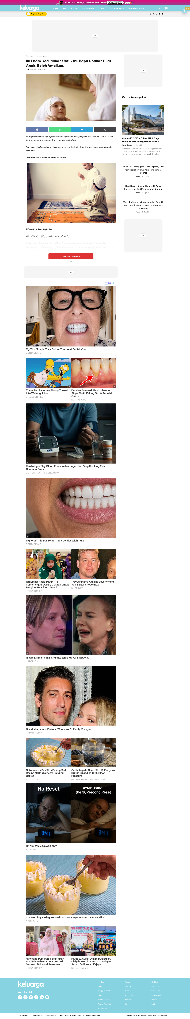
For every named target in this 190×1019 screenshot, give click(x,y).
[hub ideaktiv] (166, 7)
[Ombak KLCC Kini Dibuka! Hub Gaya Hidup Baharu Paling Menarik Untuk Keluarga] (143, 120)
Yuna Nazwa (127, 145)
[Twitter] (153, 14)
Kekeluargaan (41, 56)
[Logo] (29, 8)
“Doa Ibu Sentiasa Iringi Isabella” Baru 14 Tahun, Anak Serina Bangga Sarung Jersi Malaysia (143, 205)
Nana (138, 176)
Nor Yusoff (32, 70)
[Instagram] (150, 14)
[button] (160, 8)
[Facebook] (147, 14)
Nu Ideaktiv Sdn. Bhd (144, 1015)
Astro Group (163, 1015)
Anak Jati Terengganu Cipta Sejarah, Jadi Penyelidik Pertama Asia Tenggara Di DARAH (143, 169)
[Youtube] (159, 14)
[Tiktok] (156, 14)
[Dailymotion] (162, 14)
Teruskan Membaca (71, 256)
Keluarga (29, 56)
